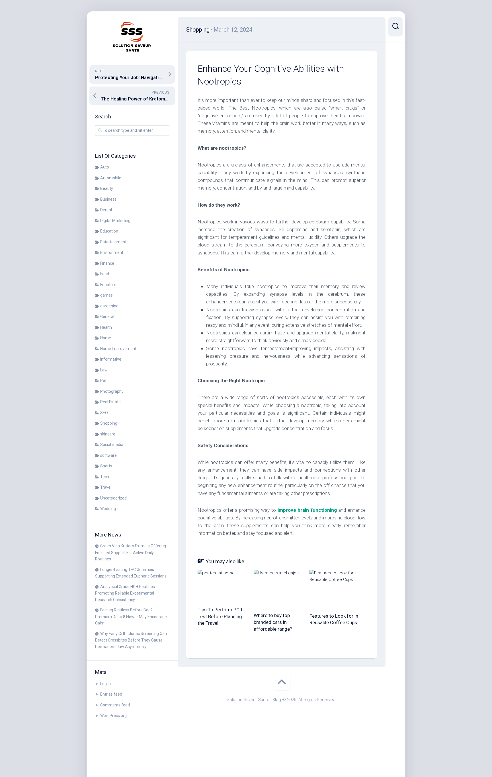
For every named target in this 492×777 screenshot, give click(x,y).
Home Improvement (118, 348)
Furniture (108, 284)
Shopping (108, 423)
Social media (111, 444)
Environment (111, 252)
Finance (107, 263)
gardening (109, 306)
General (107, 316)
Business (108, 199)
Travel (105, 487)
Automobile (110, 178)
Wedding (108, 508)
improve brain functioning (307, 510)
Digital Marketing (115, 220)
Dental (106, 209)
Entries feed (111, 694)
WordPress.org (113, 715)
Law (104, 370)
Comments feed (115, 705)
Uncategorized (113, 498)
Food (104, 274)
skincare (107, 434)
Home (105, 338)
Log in (105, 683)
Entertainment (113, 242)
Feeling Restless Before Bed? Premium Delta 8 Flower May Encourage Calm (131, 616)
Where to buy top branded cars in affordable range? (273, 622)
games (106, 295)
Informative (110, 359)
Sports (106, 466)
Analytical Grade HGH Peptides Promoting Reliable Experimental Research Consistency (125, 593)
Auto (104, 167)
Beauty (106, 188)
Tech (104, 476)
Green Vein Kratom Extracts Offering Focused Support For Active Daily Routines (130, 552)
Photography (112, 391)
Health (106, 327)
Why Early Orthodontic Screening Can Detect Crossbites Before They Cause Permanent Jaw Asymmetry (131, 640)
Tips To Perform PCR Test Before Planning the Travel (220, 616)
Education (109, 231)
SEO (104, 412)
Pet (103, 380)
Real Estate (110, 402)
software (108, 455)
